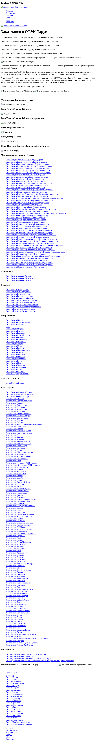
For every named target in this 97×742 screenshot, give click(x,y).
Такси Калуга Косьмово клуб (17, 396)
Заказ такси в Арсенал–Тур (17, 553)
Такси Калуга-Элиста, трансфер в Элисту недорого (26, 260)
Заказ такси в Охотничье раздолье (19, 523)
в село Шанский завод (15, 383)
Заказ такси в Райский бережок (18, 583)
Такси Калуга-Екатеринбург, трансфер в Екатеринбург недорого (32, 194)
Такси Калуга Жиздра (14, 363)
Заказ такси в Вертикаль (15, 420)
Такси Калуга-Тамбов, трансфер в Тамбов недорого (27, 185)
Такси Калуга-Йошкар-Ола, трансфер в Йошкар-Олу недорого (31, 209)
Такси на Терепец (13, 679)
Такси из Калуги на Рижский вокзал (20, 302)
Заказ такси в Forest (13, 551)
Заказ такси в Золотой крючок (18, 441)
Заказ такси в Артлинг (15, 587)
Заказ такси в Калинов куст (17, 596)
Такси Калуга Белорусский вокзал (19, 296)
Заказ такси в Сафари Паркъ (17, 491)
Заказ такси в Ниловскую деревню (20, 514)
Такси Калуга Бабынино (15, 372)
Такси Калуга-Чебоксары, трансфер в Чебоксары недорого (29, 233)
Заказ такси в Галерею (15, 598)
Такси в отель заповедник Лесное (19, 394)
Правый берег (11, 673)
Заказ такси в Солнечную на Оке (19, 613)
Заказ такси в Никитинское (17, 579)
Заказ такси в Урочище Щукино (18, 489)
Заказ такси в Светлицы (15, 407)
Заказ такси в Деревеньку (16, 561)
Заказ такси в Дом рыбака (16, 624)
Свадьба (9, 17)
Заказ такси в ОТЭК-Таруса (17, 609)
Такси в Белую (12, 692)
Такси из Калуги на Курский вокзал (20, 309)
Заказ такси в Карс (13, 510)
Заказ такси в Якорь (14, 617)
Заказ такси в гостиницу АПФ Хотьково (22, 463)
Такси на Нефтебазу (14, 701)
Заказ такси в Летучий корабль (18, 501)
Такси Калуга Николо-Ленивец (18, 322)
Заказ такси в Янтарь (14, 619)
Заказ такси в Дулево (14, 519)
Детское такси (11, 13)
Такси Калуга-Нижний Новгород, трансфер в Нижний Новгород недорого (36, 213)
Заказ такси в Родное (14, 403)
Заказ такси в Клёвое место (17, 467)
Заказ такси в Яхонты (14, 486)
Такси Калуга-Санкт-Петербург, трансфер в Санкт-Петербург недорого (34, 245)
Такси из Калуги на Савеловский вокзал (22, 300)
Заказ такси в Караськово (16, 544)
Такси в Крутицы (13, 709)
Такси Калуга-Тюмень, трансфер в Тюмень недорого (27, 196)
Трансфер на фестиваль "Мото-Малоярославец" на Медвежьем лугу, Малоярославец (40, 661)
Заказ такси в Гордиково (15, 574)
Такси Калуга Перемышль (16, 339)
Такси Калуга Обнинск (15, 324)
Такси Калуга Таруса (14, 344)
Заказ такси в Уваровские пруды (19, 433)
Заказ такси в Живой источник (18, 570)
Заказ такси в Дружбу (14, 478)
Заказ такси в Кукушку (15, 439)
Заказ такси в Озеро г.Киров (17, 504)
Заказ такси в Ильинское (16, 512)
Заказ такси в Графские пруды (18, 416)
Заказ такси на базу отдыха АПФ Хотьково (23, 465)
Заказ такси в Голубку (14, 621)
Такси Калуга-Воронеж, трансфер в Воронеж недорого (28, 168)
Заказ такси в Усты (13, 461)
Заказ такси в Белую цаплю (17, 418)
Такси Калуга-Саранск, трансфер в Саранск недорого (27, 211)
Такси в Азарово (12, 688)
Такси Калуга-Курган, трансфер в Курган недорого (26, 192)
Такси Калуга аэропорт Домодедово (20, 276)
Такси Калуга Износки (15, 331)
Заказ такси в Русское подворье (18, 431)
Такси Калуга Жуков (14, 346)
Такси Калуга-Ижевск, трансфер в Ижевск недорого (27, 228)
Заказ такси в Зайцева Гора (16, 409)
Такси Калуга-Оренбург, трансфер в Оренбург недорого (28, 215)
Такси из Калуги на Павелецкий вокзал (22, 305)
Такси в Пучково (12, 718)
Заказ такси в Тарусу (14, 602)
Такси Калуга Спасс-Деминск (18, 335)
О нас (8, 327)
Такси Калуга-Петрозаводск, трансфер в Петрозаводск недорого (32, 241)
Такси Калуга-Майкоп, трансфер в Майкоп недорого (27, 267)
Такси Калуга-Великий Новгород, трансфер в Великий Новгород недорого (36, 252)
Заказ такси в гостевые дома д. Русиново (22, 643)
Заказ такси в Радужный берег (18, 482)
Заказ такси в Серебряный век (18, 611)
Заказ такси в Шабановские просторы (21, 534)
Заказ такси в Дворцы (14, 435)
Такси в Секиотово (13, 711)
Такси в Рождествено (14, 720)
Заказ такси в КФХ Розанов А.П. (19, 529)
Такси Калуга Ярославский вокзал (20, 298)
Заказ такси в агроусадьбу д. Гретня (20, 589)
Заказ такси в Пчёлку (14, 422)
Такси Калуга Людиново (16, 359)
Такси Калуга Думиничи (16, 367)
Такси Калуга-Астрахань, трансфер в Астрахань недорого (29, 265)
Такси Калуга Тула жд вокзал (17, 290)
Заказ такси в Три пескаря (16, 531)
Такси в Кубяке (12, 677)
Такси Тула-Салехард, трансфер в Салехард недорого (27, 203)
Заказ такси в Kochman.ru (16, 471)
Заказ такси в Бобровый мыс (17, 600)
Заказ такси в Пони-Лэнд (16, 426)
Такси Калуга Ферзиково (16, 342)
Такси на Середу (12, 686)
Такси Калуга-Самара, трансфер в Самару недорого (26, 222)
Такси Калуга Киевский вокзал (18, 294)
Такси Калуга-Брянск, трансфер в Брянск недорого (26, 162)
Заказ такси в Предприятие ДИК (19, 401)
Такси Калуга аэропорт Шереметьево (21, 278)
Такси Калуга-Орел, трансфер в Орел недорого (25, 179)
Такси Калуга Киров (14, 361)
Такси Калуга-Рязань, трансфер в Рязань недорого (26, 181)
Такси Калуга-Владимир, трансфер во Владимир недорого (29, 166)
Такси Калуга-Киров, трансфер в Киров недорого (26, 207)
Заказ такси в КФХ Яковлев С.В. (19, 516)
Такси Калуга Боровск (15, 348)
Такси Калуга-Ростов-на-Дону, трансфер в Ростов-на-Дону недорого (33, 256)
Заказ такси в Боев (13, 628)
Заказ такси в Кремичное (16, 454)
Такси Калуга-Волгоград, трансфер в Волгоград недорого (29, 263)
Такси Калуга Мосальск (15, 354)
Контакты (10, 22)
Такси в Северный (13, 681)
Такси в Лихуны (12, 707)
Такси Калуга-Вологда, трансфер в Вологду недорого (27, 237)
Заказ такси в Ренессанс (15, 581)
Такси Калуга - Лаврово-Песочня (19, 392)
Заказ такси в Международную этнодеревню (24, 424)
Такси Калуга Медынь (15, 329)
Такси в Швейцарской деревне (18, 722)
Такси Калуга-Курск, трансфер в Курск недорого (25, 175)
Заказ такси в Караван (15, 480)
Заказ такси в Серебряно (15, 566)
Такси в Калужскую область (17, 374)
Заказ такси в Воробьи (15, 484)
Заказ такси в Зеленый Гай (16, 594)
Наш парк (10, 15)
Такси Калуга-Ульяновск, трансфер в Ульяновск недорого (29, 230)
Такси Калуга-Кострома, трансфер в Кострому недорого (28, 173)
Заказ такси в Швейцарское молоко (20, 452)
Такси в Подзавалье (14, 696)
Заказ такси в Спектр (14, 557)
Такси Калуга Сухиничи (16, 369)
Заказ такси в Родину (14, 469)
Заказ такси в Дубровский (16, 591)
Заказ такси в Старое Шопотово (18, 414)
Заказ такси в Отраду (14, 606)
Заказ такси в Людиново (15, 521)
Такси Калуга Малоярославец (18, 350)
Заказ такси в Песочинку (16, 626)
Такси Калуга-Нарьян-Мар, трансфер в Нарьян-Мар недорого (30, 250)
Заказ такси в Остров (14, 429)
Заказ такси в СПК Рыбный (17, 459)
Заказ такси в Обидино (15, 641)
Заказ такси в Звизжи (14, 437)
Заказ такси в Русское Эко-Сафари (19, 645)
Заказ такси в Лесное (14, 540)
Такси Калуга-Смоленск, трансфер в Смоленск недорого (29, 183)
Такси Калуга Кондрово (15, 333)
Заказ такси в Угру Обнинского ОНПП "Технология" (27, 639)
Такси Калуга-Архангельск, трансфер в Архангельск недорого (31, 235)
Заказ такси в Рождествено (16, 405)
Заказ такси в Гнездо (14, 632)
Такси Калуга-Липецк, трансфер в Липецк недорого (27, 177)
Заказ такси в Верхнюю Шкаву (18, 630)
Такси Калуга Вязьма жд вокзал (18, 292)
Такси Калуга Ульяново (15, 365)
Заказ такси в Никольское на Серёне (20, 564)
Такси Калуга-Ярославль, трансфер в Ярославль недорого (29, 190)
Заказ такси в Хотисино (15, 585)
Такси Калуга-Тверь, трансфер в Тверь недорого (25, 188)
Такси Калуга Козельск (15, 337)
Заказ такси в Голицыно (15, 572)
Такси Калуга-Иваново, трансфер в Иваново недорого (28, 170)
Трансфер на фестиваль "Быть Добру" (21, 656)
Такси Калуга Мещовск (15, 357)
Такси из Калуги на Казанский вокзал (21, 311)
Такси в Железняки (13, 690)
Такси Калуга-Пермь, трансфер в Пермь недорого (26, 220)
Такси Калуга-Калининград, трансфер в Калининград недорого (31, 239)
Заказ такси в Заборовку (15, 576)
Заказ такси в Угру (13, 636)
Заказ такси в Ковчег (14, 538)
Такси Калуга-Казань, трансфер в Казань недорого (26, 226)
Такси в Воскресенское (15, 705)
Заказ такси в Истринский (16, 493)
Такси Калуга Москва (14, 320)
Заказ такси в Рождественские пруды (21, 499)
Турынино (10, 675)
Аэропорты (10, 11)
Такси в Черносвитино (15, 694)
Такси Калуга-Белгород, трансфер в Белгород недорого (28, 164)
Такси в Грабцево (13, 703)
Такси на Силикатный (15, 683)
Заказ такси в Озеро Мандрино (18, 542)
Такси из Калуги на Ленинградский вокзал (23, 307)
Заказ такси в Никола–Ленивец (18, 444)
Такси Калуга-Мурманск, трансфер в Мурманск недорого (29, 248)
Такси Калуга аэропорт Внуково (19, 280)
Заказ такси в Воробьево (15, 536)
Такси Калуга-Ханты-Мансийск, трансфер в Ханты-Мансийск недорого (35, 198)
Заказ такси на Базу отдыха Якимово (20, 506)
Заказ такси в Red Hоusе (15, 527)
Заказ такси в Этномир (15, 399)
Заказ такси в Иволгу (14, 476)
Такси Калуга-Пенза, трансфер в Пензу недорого (25, 218)
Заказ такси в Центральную (17, 559)
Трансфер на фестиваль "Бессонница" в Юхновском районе (30, 659)
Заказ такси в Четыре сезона (17, 448)
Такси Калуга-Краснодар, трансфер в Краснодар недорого (29, 258)
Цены (8, 20)
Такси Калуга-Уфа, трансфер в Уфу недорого (24, 205)
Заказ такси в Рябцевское (16, 549)
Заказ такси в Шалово (14, 568)
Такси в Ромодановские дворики (19, 724)
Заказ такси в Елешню (15, 555)
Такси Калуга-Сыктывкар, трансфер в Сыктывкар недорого (30, 243)
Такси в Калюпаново (14, 713)
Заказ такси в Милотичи (15, 411)
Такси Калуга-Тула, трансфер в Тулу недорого (24, 160)
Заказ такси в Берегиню (15, 497)
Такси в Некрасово (13, 716)
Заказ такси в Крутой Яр (16, 604)
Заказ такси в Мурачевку (16, 474)
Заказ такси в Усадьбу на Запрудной (20, 456)
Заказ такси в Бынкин (14, 508)
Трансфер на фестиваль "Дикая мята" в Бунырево (26, 654)
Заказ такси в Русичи (14, 546)
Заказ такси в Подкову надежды (18, 525)
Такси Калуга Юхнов (14, 352)
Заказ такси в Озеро (14, 450)
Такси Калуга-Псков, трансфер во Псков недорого (26, 254)
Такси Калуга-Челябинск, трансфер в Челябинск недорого (29, 200)
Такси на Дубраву (13, 698)
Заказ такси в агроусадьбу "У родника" (21, 634)
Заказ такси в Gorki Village (16, 446)
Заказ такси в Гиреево (14, 495)
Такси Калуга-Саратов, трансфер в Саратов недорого (27, 224)
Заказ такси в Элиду (14, 615)
